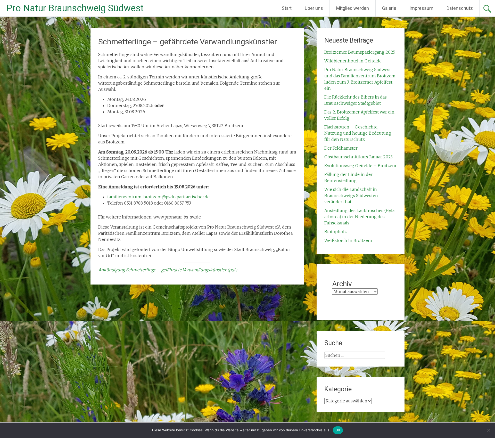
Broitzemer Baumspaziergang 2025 (359, 52)
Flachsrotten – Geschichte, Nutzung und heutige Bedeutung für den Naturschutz (357, 133)
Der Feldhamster (341, 148)
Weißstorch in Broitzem (348, 240)
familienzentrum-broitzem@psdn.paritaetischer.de (158, 196)
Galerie (389, 8)
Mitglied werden (352, 8)
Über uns (314, 8)
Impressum (421, 8)
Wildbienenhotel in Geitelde (353, 60)
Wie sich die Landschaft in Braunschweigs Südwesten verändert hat (351, 195)
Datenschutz (460, 8)
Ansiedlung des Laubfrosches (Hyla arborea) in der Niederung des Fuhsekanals (359, 216)
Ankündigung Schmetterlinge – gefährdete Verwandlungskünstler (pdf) (167, 269)
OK (337, 430)
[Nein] (488, 430)
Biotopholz (335, 231)
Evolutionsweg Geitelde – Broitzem (360, 165)
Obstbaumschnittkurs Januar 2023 (358, 156)
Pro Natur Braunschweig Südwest (75, 8)
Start (287, 8)
